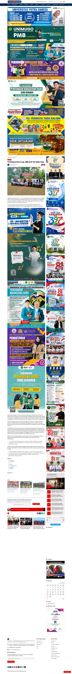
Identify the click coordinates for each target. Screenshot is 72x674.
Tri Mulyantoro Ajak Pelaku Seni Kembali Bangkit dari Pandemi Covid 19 (25, 489)
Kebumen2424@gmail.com (14, 649)
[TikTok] (25, 667)
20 (47, 594)
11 (60, 589)
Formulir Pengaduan (55, 644)
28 (50, 596)
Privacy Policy (53, 655)
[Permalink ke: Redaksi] (8, 165)
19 (63, 592)
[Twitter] (40, 513)
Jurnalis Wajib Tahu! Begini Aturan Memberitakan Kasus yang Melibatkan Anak (57, 504)
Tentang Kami (54, 658)
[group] (49, 520)
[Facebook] (38, 513)
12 (63, 589)
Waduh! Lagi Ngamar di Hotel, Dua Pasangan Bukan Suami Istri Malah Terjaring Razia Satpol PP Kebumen (57, 508)
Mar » (64, 598)
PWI (37, 646)
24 (58, 594)
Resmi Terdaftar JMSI (55, 656)
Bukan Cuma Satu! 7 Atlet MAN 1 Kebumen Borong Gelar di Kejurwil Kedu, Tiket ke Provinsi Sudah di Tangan (39, 527)
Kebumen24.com (40, 642)
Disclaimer (53, 641)
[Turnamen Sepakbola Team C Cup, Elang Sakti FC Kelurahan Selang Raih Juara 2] (39, 484)
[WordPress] (12, 667)
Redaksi (11, 164)
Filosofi (52, 642)
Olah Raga (9, 159)
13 (47, 592)
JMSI (37, 648)
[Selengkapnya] (21, 639)
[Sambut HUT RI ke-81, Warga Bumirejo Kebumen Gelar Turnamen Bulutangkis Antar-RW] (26, 521)
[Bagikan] (44, 165)
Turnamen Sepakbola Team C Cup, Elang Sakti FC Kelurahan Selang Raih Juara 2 (38, 490)
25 (60, 594)
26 (63, 594)
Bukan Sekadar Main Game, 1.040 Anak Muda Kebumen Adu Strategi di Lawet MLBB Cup (57, 513)
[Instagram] (14, 667)
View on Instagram (56, 524)
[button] (61, 2)
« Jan (47, 598)
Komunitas (10, 524)
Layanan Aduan (54, 651)
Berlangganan (36, 504)
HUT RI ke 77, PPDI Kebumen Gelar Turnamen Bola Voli (12, 489)
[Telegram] (42, 513)
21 (50, 594)
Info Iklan (53, 646)
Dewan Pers (39, 644)
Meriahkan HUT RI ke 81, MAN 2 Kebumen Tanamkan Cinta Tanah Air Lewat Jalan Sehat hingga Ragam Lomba (57, 491)
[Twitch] (21, 667)
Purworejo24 (39, 641)
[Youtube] (16, 667)
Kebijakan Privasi (54, 648)
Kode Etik (53, 649)
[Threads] (19, 667)
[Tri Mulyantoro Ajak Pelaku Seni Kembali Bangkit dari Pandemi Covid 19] (26, 484)
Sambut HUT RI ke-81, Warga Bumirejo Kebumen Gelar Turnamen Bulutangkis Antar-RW (26, 527)
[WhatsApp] (44, 513)
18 (60, 592)
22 (52, 594)
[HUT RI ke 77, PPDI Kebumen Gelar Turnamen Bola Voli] (13, 484)
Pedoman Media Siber (55, 653)
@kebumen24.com (51, 603)
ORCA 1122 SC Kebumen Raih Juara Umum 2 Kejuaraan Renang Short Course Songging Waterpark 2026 (13, 527)
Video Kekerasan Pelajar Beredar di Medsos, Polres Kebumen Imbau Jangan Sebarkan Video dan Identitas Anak (57, 500)
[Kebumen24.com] (14, 1)
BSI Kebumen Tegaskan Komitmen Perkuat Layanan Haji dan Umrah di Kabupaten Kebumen (57, 496)
